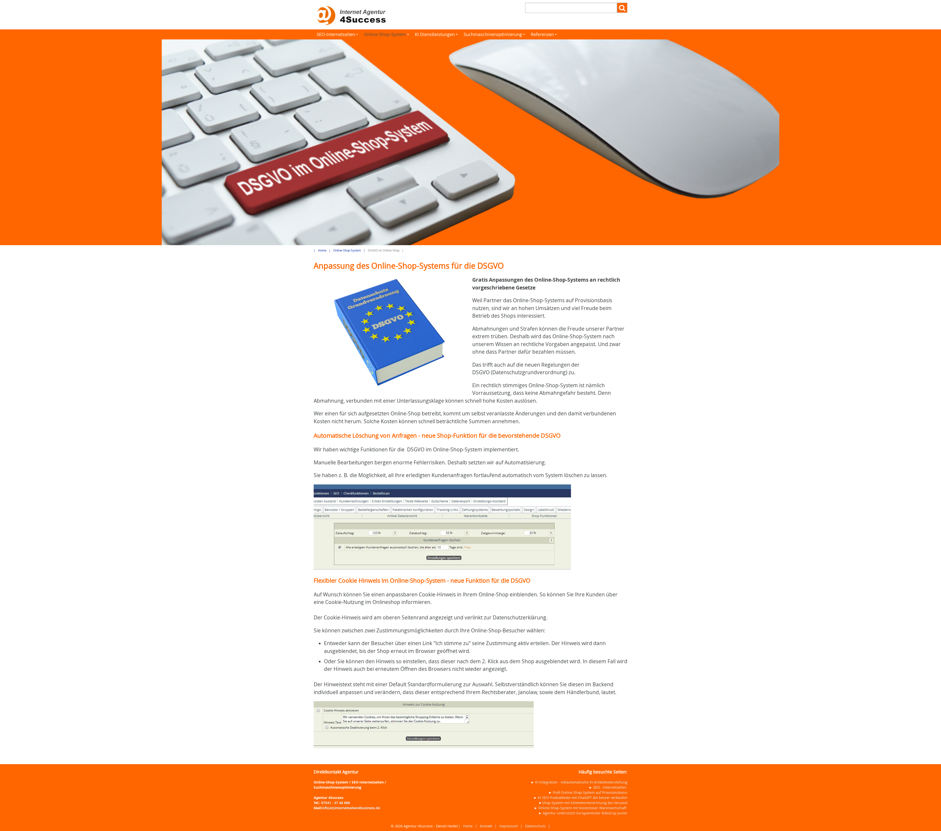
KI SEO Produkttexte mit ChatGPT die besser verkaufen (582, 797)
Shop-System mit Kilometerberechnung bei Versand (584, 802)
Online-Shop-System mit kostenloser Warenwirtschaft (582, 808)
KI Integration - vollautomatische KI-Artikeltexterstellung (581, 782)
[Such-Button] (622, 8)
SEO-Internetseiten (338, 35)
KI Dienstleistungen (437, 35)
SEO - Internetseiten (609, 787)
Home (322, 250)
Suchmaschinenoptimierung (495, 35)
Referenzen (544, 35)
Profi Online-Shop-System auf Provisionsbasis (590, 792)
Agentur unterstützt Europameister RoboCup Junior (585, 813)
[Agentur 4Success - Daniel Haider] (390, 14)
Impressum (508, 826)
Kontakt (486, 826)
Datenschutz (535, 826)
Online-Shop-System (387, 35)
